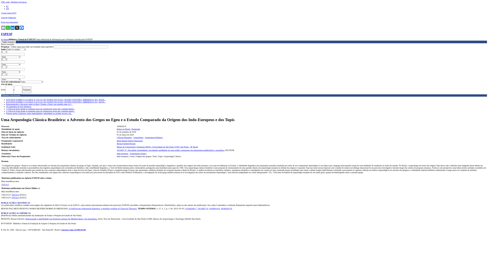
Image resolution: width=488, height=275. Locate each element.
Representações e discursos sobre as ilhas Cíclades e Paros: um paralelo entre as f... (39, 104)
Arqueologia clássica (138, 154)
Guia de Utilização (8, 18)
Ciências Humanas (124, 137)
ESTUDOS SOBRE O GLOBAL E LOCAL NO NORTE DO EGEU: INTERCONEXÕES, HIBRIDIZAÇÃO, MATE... (56, 100)
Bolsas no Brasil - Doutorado (128, 129)
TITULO (5, 185)
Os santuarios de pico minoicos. (19, 107)
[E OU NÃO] (4, 52)
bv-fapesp (5, 39)
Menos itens (14, 181)
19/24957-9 (203, 208)
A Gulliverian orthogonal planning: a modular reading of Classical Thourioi (103, 208)
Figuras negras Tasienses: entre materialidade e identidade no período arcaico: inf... (39, 113)
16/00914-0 (214, 208)
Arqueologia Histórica (154, 137)
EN (7, 9)
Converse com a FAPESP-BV (73, 230)
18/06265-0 (226, 208)
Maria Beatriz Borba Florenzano (130, 141)
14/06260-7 (191, 208)
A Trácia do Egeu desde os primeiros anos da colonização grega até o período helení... (40, 109)
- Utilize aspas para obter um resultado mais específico (27, 47)
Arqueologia (138, 137)
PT (7, 6)
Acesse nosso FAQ (8, 13)
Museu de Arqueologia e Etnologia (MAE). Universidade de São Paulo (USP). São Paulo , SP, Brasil (157, 147)
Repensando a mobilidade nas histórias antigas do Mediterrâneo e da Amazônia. (62, 219)
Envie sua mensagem (9, 22)
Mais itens (5, 181)
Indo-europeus (122, 154)
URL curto (5, 2)
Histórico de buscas (19, 2)
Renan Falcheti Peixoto (126, 144)
